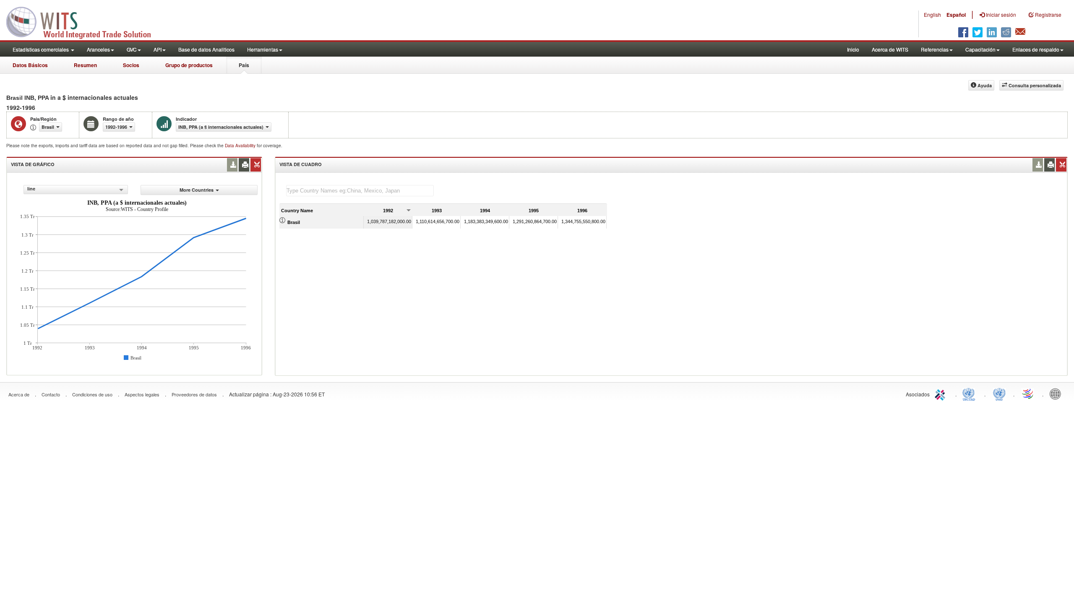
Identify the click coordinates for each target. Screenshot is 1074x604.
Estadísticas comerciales (41, 49)
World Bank (1057, 393)
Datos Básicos (30, 65)
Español (956, 14)
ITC (941, 393)
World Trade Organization (1028, 393)
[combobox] (75, 189)
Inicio (853, 49)
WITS (84, 21)
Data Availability (241, 145)
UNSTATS (999, 393)
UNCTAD (970, 393)
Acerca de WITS (890, 49)
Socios (131, 65)
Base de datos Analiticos (206, 49)
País (244, 65)
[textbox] (360, 190)
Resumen (85, 65)
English (932, 14)
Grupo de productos (189, 65)
